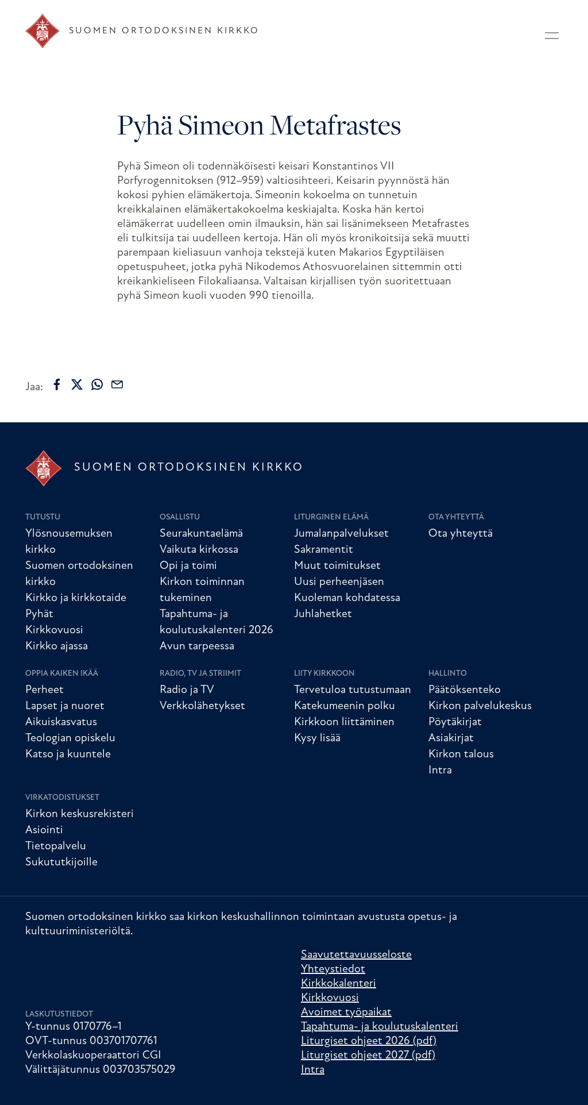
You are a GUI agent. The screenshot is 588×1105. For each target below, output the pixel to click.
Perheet (44, 690)
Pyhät (39, 614)
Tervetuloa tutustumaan (352, 690)
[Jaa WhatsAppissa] (97, 384)
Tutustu (42, 517)
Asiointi (44, 830)
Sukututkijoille (61, 862)
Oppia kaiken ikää (61, 673)
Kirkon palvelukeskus (480, 706)
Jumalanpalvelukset (341, 534)
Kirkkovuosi (54, 630)
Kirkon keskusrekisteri (79, 814)
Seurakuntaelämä (201, 534)
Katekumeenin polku (344, 706)
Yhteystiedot (333, 969)
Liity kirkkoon (324, 673)
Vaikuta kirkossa (199, 550)
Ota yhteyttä (456, 517)
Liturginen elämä (331, 517)
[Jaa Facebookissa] (56, 384)
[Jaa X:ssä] (77, 384)
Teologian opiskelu (70, 738)
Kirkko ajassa (56, 646)
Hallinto (447, 673)
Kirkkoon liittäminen (344, 722)
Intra (440, 770)
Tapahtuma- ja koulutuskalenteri (379, 1027)
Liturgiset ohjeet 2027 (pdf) (368, 1055)
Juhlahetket (323, 614)
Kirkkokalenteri (338, 984)
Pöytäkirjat (455, 722)
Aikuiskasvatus (61, 722)
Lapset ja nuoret (65, 706)
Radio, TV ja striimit (200, 673)
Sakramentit (323, 550)
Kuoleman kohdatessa (347, 598)
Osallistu (180, 517)
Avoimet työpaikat (346, 1012)
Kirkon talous (461, 754)
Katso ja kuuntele (68, 754)
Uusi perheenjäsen (339, 582)
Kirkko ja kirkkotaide (75, 598)
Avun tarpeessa (197, 646)
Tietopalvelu (55, 846)
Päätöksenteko (464, 690)
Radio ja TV (187, 690)
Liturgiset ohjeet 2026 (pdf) (368, 1041)
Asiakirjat (451, 738)
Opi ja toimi (188, 566)
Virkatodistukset (62, 798)
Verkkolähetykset (202, 706)
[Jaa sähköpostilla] (117, 384)
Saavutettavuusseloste (356, 955)
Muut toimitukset (337, 566)
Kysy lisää (317, 738)
